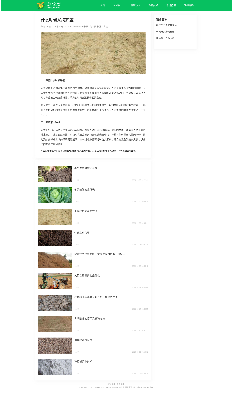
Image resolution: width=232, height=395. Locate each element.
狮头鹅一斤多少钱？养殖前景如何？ (174, 38)
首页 (102, 5)
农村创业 (118, 5)
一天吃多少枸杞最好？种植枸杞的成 (174, 31)
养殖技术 (135, 5)
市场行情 (171, 5)
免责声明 (120, 384)
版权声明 (111, 384)
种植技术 (153, 5)
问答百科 (189, 5)
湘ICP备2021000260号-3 (143, 387)
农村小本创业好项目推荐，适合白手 (174, 25)
